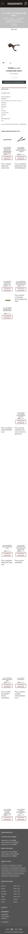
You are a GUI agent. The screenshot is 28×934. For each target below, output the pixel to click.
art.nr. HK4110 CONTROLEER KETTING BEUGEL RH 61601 (20, 415)
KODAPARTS (14, 3)
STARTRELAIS (22, 870)
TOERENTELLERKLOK (19, 873)
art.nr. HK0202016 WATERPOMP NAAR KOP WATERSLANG (21, 283)
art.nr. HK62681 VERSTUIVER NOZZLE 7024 (7, 283)
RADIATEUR (22, 868)
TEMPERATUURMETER (7, 873)
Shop (12, 18)
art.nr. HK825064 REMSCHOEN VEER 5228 (7, 679)
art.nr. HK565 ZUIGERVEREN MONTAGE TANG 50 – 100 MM (21, 149)
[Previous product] (15, 25)
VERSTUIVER (5, 876)
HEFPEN (19, 865)
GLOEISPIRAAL (12, 865)
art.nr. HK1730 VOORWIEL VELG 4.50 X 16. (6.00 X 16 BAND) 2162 (21, 547)
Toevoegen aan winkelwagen (14, 82)
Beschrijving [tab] (5, 89)
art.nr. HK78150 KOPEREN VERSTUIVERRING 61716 (20, 811)
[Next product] (12, 25)
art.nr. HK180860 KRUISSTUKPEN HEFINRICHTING (7, 309)
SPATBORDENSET (6, 870)
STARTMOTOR (14, 870)
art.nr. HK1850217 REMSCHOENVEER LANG (7, 547)
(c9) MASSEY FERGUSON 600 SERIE (15, 19)
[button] (2, 3)
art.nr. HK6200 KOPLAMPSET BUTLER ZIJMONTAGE (7, 811)
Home (5, 18)
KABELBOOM (5, 868)
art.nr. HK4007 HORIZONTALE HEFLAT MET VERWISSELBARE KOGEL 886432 (7, 150)
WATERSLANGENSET (14, 876)
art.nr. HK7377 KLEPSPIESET (20, 678)
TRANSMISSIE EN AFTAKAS (14, 22)
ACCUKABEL (5, 865)
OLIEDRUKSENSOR (13, 868)
